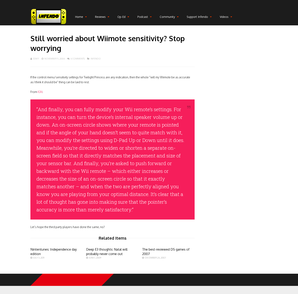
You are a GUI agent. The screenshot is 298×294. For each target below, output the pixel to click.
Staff (36, 58)
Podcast (142, 17)
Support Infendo (197, 17)
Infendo (96, 58)
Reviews (100, 17)
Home (79, 17)
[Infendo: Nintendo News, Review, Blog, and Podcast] (48, 24)
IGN (40, 92)
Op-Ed (121, 17)
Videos (224, 17)
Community (167, 17)
